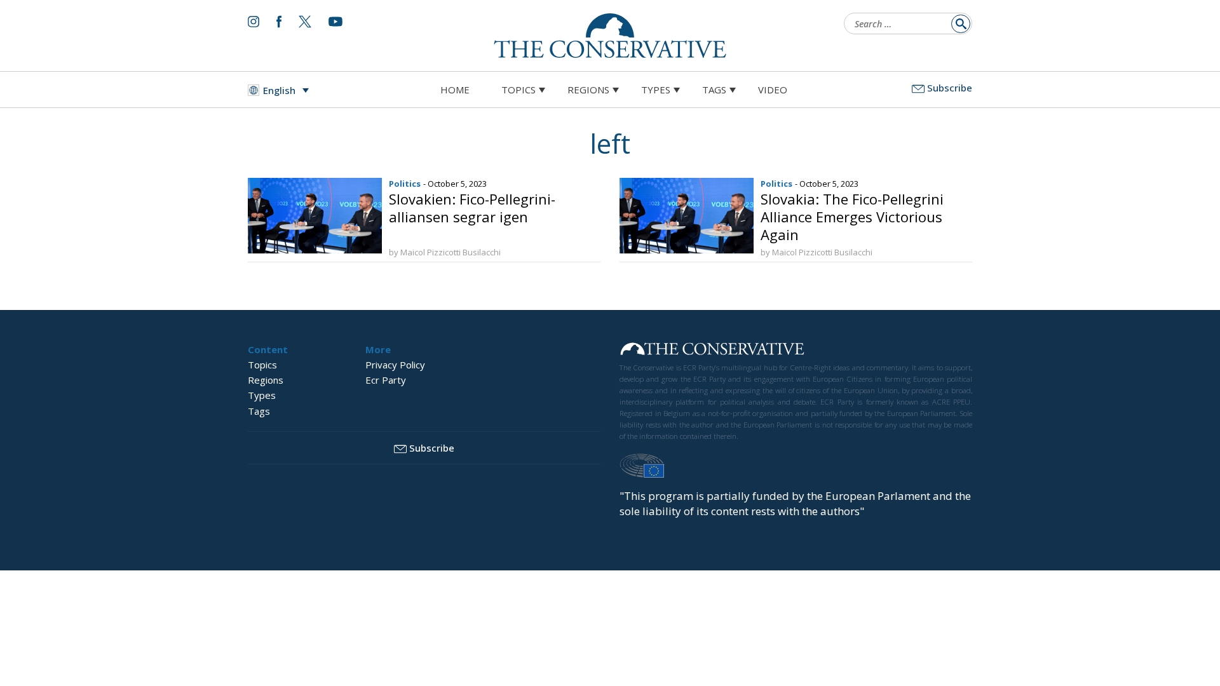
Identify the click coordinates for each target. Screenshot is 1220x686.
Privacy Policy (395, 364)
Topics (518, 89)
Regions (588, 89)
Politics (405, 183)
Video (772, 89)
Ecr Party (385, 379)
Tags (714, 89)
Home (455, 89)
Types (655, 89)
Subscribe (949, 87)
